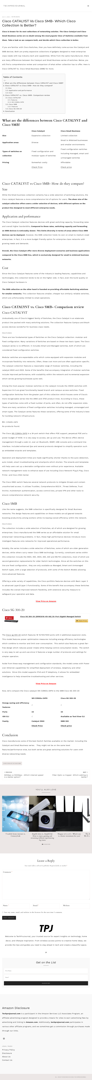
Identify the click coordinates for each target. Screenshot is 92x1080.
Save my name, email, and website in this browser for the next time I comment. (33, 912)
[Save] (9, 618)
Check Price (37, 167)
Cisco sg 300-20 (13, 635)
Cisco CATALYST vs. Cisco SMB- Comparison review (27, 95)
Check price (66, 167)
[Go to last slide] (4, 819)
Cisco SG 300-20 (15, 109)
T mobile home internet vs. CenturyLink (16, 835)
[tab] (42, 844)
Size (10, 88)
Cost (10, 93)
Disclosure (7, 1053)
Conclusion (10, 111)
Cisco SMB (13, 104)
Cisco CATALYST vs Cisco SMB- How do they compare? (29, 86)
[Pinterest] (4, 1038)
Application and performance (20, 90)
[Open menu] (88, 5)
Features (14, 100)
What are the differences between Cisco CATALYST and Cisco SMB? (34, 83)
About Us (6, 1057)
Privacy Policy (8, 1050)
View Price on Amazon (46, 684)
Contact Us (7, 1060)
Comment (7, 872)
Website (66, 905)
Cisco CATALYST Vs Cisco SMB (12, 763)
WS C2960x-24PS (18, 102)
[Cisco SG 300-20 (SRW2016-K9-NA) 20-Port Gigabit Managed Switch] (11, 621)
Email (36, 905)
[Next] (88, 819)
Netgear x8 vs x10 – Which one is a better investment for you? (69, 835)
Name (6, 905)
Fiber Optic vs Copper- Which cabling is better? (70, 775)
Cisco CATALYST (14, 98)
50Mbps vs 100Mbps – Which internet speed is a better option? (23, 775)
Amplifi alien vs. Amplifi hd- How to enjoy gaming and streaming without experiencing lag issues (42, 837)
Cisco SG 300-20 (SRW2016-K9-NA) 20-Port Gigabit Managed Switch (50, 616)
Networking (16, 17)
